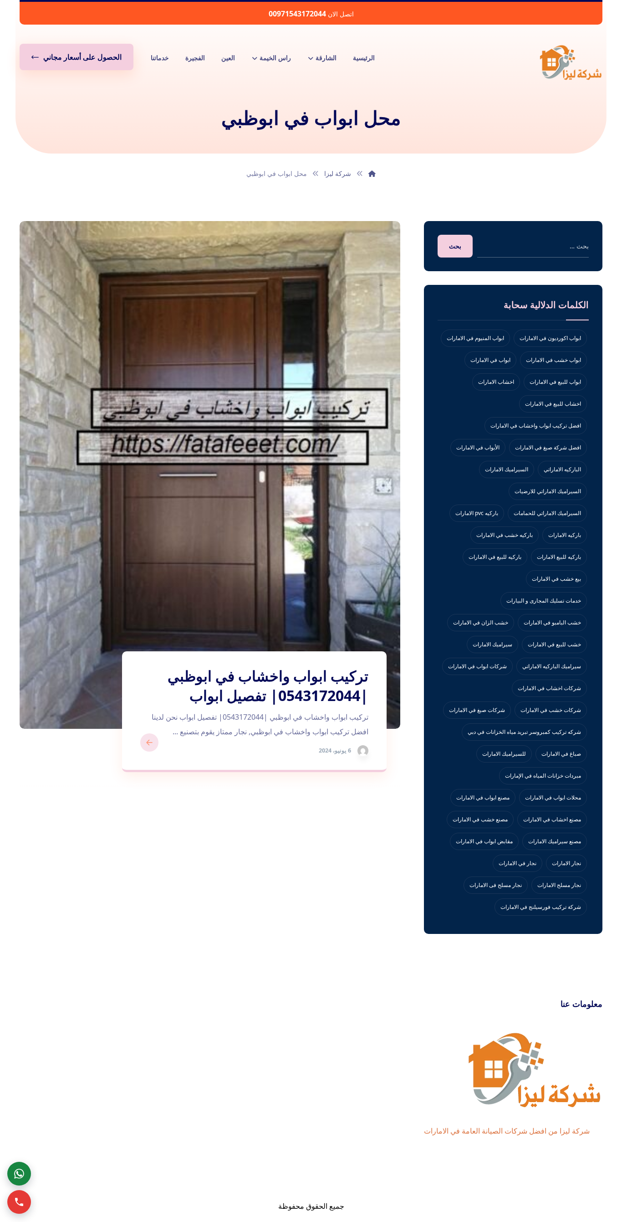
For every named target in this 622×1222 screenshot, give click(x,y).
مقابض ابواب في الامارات (484, 841)
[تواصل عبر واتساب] (19, 1174)
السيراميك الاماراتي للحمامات (547, 513)
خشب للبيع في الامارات (554, 644)
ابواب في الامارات (490, 360)
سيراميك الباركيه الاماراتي (551, 666)
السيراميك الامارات (506, 469)
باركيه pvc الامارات (476, 513)
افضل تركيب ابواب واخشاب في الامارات (535, 425)
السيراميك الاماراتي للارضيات (548, 491)
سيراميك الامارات (492, 644)
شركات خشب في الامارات (550, 710)
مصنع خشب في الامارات (480, 819)
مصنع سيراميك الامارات (554, 841)
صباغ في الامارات (561, 754)
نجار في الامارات (517, 863)
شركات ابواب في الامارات (477, 666)
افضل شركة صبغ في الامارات (548, 447)
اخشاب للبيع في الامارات (553, 403)
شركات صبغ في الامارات (477, 710)
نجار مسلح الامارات (559, 885)
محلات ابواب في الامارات (553, 797)
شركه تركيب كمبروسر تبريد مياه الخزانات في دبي (524, 732)
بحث (455, 246)
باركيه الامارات (564, 535)
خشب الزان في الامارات (480, 622)
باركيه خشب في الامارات (504, 535)
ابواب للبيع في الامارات (555, 382)
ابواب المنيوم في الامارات (475, 338)
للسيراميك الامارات (504, 754)
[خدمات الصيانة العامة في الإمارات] (570, 62)
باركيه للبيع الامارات (559, 557)
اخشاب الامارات (496, 382)
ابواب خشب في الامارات (553, 360)
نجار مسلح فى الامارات (495, 885)
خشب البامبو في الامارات (552, 622)
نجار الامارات (566, 863)
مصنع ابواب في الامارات (483, 797)
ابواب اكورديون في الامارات (550, 338)
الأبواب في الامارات (478, 447)
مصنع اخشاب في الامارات (552, 819)
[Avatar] (362, 750)
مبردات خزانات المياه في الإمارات (543, 775)
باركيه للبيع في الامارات (495, 557)
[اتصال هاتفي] (19, 1202)
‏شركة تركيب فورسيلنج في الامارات (540, 907)
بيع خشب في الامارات (556, 579)
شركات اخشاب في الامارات (549, 688)
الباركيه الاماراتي (562, 469)
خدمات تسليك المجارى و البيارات (543, 600)
